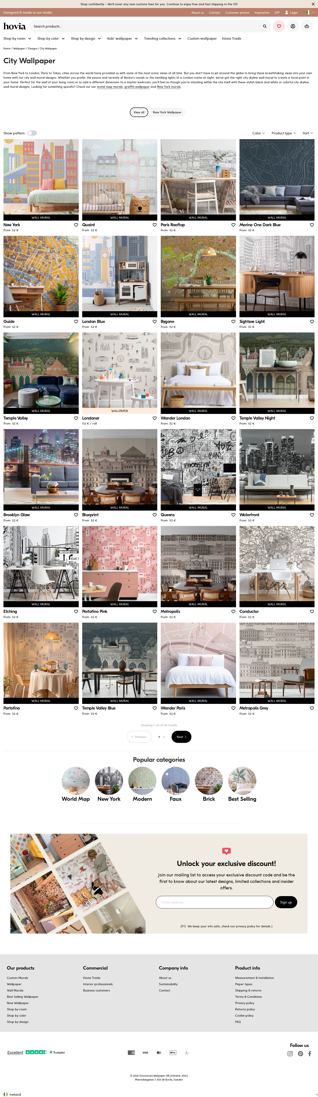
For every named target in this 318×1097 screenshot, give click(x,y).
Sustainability (168, 984)
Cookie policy (244, 1015)
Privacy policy (244, 1003)
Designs (32, 48)
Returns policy (245, 1009)
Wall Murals (15, 990)
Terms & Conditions (248, 996)
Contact (164, 990)
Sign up (286, 902)
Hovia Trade (91, 978)
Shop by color (16, 1015)
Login (294, 12)
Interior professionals (98, 984)
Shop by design (18, 1022)
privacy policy (245, 926)
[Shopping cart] (307, 26)
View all (139, 112)
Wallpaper (19, 48)
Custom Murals (17, 978)
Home (7, 48)
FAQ (238, 1022)
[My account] (293, 26)
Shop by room (17, 1009)
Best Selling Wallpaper (23, 996)
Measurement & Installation (254, 978)
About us (165, 978)
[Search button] (265, 26)
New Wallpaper (18, 1003)
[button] (309, 12)
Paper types (243, 984)
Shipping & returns (248, 990)
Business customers (96, 990)
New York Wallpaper (167, 112)
